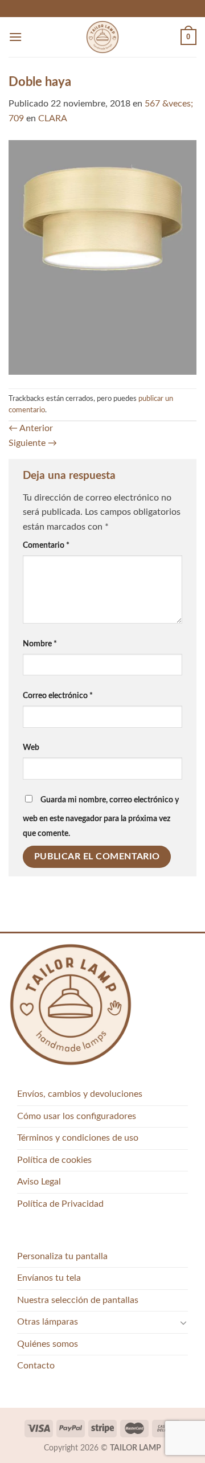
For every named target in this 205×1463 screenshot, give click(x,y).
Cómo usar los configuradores (76, 1116)
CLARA (52, 118)
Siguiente (33, 443)
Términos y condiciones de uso (77, 1137)
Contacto (36, 1365)
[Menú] (15, 37)
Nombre (40, 644)
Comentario (46, 545)
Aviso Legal (39, 1181)
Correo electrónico (58, 695)
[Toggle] (183, 1322)
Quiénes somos (47, 1344)
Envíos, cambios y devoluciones (79, 1094)
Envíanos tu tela (49, 1277)
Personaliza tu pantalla (62, 1256)
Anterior (31, 428)
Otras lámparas (47, 1321)
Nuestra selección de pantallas (77, 1300)
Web (31, 747)
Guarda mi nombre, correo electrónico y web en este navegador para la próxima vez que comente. (101, 817)
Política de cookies (54, 1160)
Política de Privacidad (60, 1203)
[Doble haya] (102, 256)
